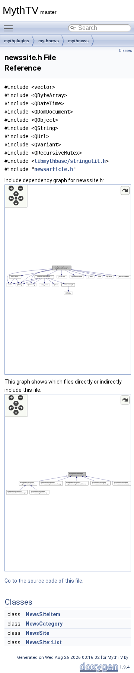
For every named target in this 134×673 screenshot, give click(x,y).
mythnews (48, 40)
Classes (125, 50)
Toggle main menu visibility (9, 28)
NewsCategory (44, 624)
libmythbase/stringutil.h (70, 161)
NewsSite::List (44, 642)
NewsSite (37, 633)
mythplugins (16, 40)
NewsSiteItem (43, 614)
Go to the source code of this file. (43, 581)
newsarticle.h (53, 169)
